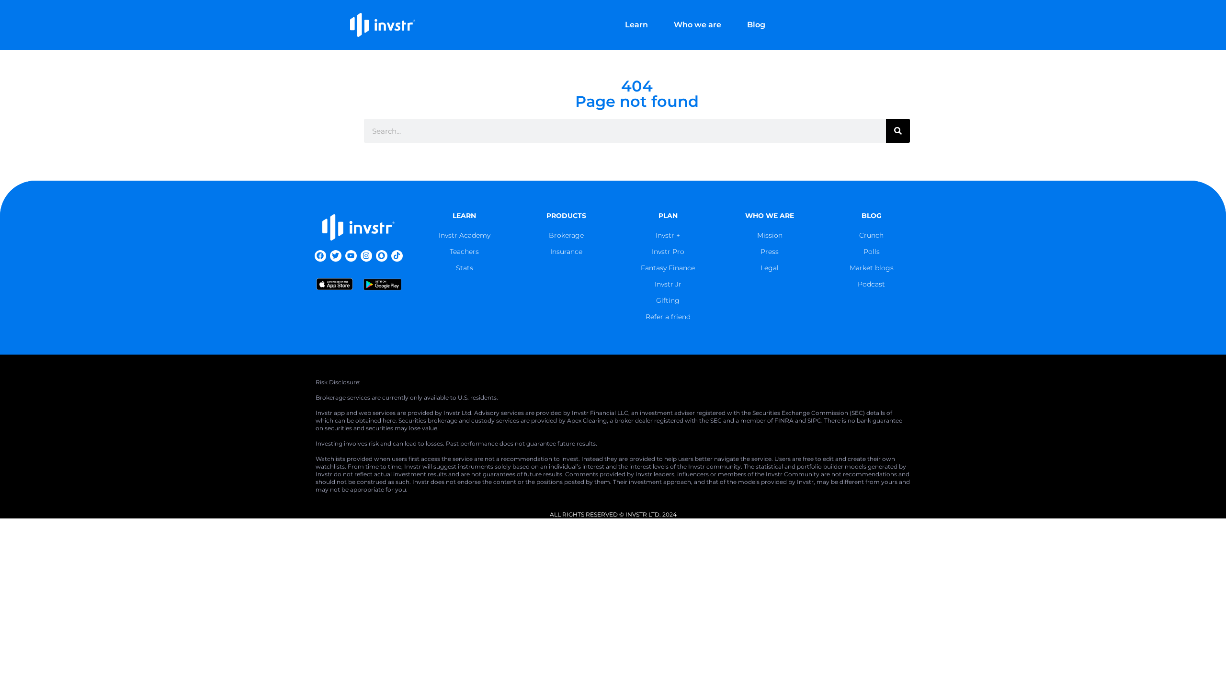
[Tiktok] (397, 256)
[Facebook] (320, 256)
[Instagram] (366, 256)
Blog (756, 24)
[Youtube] (351, 256)
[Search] (898, 131)
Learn (636, 24)
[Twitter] (335, 256)
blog (872, 215)
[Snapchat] (381, 256)
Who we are (697, 24)
